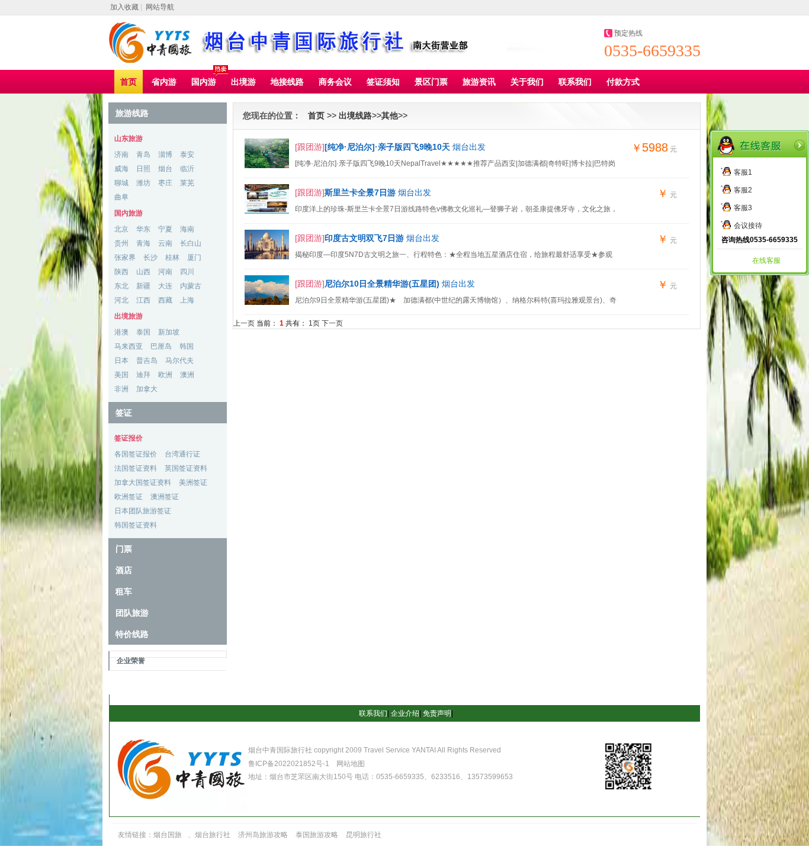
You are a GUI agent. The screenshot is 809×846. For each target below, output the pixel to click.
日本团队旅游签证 (142, 511)
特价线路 (132, 634)
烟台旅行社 (212, 835)
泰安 (187, 154)
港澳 (121, 332)
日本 (121, 360)
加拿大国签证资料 (142, 482)
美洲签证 (193, 482)
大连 (165, 286)
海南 (187, 229)
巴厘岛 (161, 346)
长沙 (150, 257)
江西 (143, 300)
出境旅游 (128, 316)
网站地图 (350, 764)
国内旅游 (128, 213)
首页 (316, 115)
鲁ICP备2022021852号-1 (289, 764)
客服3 (743, 208)
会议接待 (748, 225)
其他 (389, 115)
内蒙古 (190, 286)
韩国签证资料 (135, 525)
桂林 (172, 257)
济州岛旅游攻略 (263, 835)
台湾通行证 (182, 454)
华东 (143, 229)
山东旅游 (128, 138)
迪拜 (143, 375)
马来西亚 (128, 346)
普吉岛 (147, 360)
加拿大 (147, 389)
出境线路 (355, 115)
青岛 (143, 154)
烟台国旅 (167, 835)
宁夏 (165, 229)
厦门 (194, 257)
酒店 (123, 570)
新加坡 (168, 332)
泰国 (143, 332)
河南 (165, 272)
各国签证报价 (135, 454)
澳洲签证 (164, 497)
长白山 (190, 243)
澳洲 (187, 375)
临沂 (187, 169)
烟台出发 (405, 147)
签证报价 (128, 438)
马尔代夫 (179, 360)
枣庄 (165, 183)
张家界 (125, 257)
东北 (121, 286)
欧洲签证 (128, 497)
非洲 (121, 389)
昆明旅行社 (363, 835)
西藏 (165, 300)
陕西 (121, 272)
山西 (143, 272)
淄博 (165, 154)
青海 (143, 243)
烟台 (165, 169)
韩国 (186, 346)
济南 (121, 154)
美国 (121, 375)
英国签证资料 (186, 468)
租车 (123, 591)
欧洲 (165, 375)
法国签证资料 (135, 468)
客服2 (743, 190)
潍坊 (143, 183)
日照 (143, 169)
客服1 (743, 172)
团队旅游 (132, 612)
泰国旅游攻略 (317, 835)
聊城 (121, 183)
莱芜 (187, 183)
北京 (121, 229)
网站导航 (160, 7)
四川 (187, 272)
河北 (121, 300)
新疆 (143, 286)
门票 (123, 549)
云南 (165, 243)
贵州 (121, 243)
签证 (123, 412)
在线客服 (766, 260)
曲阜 (121, 197)
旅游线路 (132, 113)
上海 (187, 300)
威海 (121, 169)
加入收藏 (124, 7)
